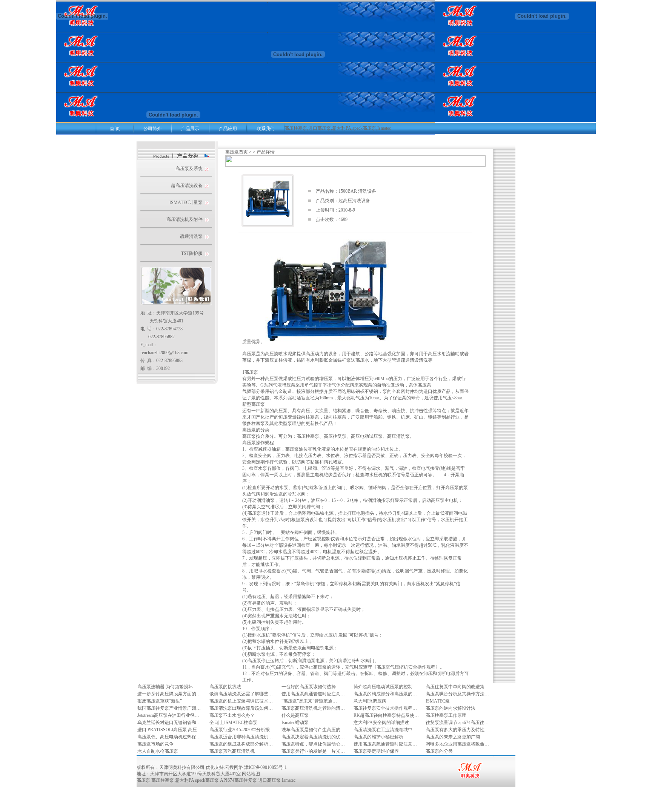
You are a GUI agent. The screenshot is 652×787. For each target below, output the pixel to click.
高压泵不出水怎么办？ (232, 715)
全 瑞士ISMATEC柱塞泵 (233, 722)
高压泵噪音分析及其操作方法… (457, 693)
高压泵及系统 (189, 168)
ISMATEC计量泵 (186, 202)
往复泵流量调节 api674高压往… (457, 722)
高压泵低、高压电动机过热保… (169, 736)
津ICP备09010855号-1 (265, 767)
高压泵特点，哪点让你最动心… (313, 744)
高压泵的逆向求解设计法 (450, 708)
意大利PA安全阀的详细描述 (381, 722)
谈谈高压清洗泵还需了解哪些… (241, 693)
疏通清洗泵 (191, 236)
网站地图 (251, 773)
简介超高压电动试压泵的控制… (385, 686)
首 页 (115, 128)
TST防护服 (192, 253)
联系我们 (266, 128)
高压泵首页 (236, 152)
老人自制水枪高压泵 (157, 751)
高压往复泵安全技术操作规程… (385, 708)
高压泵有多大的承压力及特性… (457, 729)
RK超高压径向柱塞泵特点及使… (386, 715)
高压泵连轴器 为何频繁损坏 (165, 686)
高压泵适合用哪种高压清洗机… (241, 736)
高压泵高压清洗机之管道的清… (313, 708)
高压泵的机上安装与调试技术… (241, 701)
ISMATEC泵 (438, 701)
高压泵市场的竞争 (155, 744)
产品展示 (190, 128)
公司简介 (152, 128)
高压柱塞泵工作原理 (446, 715)
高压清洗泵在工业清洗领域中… (385, 729)
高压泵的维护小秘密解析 (378, 736)
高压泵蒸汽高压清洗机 (232, 751)
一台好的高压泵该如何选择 (308, 686)
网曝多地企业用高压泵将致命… (457, 744)
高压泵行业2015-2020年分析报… (241, 729)
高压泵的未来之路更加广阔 (453, 736)
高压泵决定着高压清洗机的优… (313, 736)
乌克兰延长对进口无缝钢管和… (169, 722)
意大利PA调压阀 (370, 701)
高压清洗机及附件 (184, 219)
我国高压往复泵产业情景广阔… (169, 708)
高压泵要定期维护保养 (376, 751)
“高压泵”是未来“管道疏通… (309, 701)
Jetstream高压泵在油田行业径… (168, 715)
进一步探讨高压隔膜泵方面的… (169, 693)
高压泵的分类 (439, 751)
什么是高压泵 (295, 715)
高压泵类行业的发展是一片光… (313, 751)
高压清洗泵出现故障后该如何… (241, 708)
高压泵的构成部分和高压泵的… (385, 693)
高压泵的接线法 (225, 686)
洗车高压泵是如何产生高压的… (313, 729)
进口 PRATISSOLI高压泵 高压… (169, 729)
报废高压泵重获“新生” (159, 701)
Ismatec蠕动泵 (295, 722)
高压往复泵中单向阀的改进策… (457, 686)
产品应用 (228, 128)
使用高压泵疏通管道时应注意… (313, 693)
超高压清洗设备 (187, 185)
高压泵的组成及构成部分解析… (241, 744)
